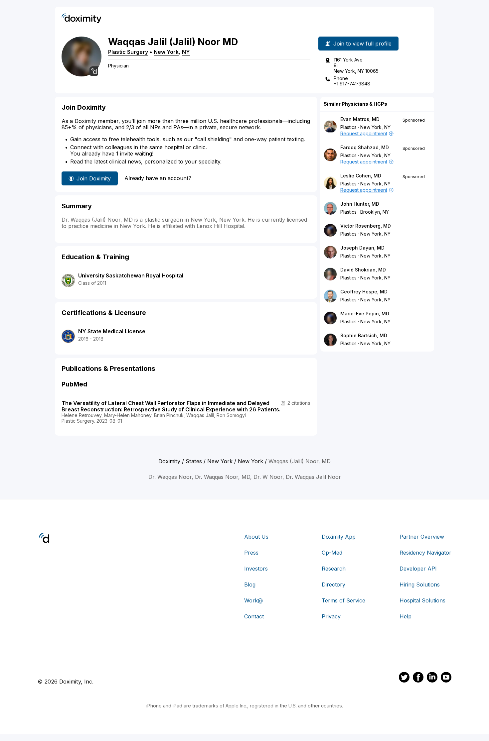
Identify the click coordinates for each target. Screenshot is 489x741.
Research (334, 568)
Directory (333, 584)
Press (251, 552)
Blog (249, 584)
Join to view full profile (362, 43)
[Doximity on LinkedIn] (432, 678)
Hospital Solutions (422, 600)
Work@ (253, 600)
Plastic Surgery (128, 52)
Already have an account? (157, 178)
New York (166, 52)
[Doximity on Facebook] (418, 678)
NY (186, 52)
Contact (254, 616)
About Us (256, 536)
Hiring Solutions (420, 584)
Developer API (418, 568)
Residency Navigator (425, 552)
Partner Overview (422, 536)
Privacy (331, 616)
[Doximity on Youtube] (446, 678)
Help (405, 616)
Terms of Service (343, 600)
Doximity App (339, 536)
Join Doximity (94, 178)
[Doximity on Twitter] (404, 678)
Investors (256, 568)
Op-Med (332, 552)
